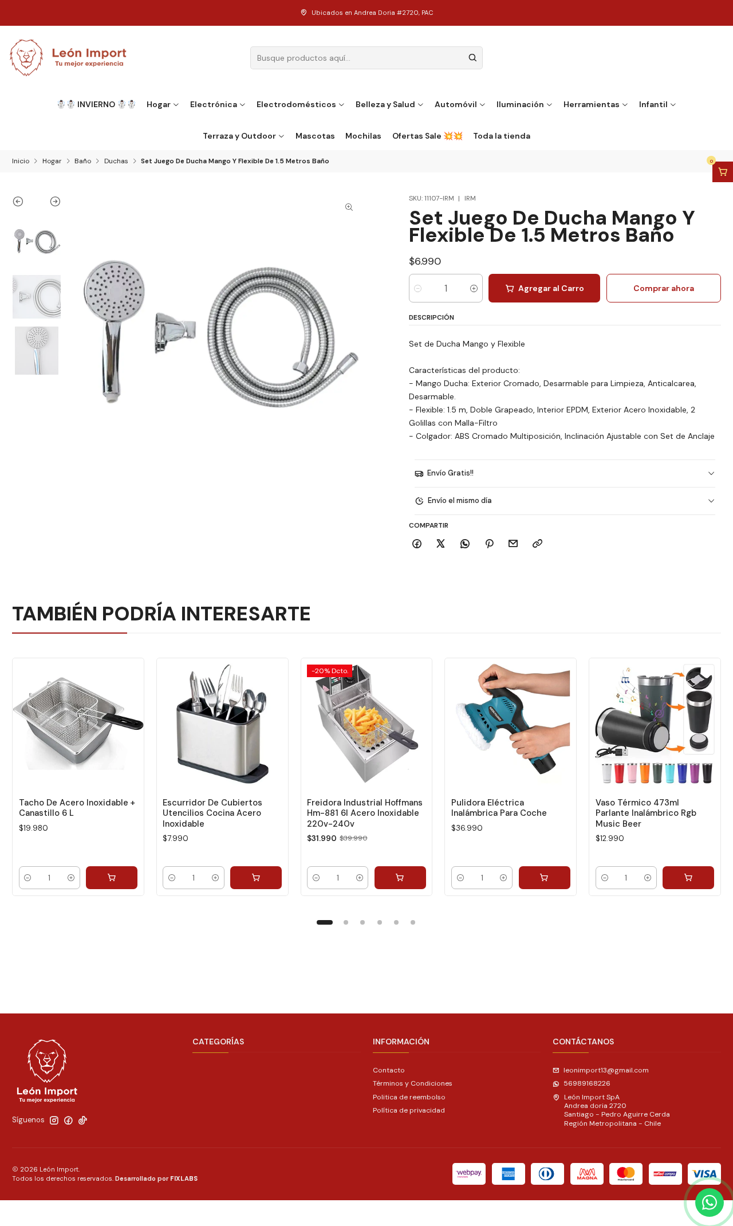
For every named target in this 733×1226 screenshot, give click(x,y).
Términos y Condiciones (412, 1083)
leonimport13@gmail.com (606, 1070)
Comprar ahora (663, 288)
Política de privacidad (409, 1110)
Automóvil (456, 104)
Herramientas (591, 104)
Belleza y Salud (385, 104)
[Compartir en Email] (513, 544)
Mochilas (363, 136)
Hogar (159, 104)
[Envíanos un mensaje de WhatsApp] (709, 1202)
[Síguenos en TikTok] (83, 1120)
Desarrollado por (156, 1178)
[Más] (125, 723)
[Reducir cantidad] (417, 288)
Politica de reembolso (409, 1097)
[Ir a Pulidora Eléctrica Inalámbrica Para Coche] (510, 723)
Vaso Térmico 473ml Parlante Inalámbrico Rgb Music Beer (646, 813)
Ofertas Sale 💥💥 (427, 136)
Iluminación (520, 104)
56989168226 (586, 1083)
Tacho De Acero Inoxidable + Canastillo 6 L (77, 808)
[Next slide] (49, 204)
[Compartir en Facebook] (417, 544)
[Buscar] (473, 57)
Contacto (389, 1070)
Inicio (20, 161)
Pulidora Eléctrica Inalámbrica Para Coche (499, 808)
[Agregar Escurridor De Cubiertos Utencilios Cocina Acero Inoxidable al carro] (256, 877)
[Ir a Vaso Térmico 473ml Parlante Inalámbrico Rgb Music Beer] (654, 723)
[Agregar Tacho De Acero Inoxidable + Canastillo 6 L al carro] (111, 877)
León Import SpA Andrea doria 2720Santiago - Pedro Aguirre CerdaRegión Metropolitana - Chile (617, 1110)
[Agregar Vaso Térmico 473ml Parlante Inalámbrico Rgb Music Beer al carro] (688, 877)
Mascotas (315, 136)
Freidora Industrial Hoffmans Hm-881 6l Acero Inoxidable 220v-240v (365, 813)
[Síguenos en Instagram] (54, 1120)
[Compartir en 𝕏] (441, 544)
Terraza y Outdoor (239, 136)
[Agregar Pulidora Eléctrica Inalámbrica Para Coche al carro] (544, 877)
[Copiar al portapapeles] (537, 544)
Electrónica (213, 104)
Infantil (653, 104)
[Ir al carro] (722, 172)
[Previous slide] (24, 204)
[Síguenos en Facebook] (68, 1120)
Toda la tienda (501, 136)
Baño (82, 161)
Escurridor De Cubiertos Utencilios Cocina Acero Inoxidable (212, 813)
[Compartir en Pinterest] (489, 544)
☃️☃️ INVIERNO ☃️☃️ (96, 104)
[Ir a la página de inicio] (68, 58)
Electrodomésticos (296, 104)
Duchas (116, 161)
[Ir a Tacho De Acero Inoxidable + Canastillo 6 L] (78, 723)
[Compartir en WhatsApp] (465, 544)
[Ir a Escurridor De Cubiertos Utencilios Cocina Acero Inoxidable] (222, 723)
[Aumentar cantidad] (474, 288)
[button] (324, 922)
